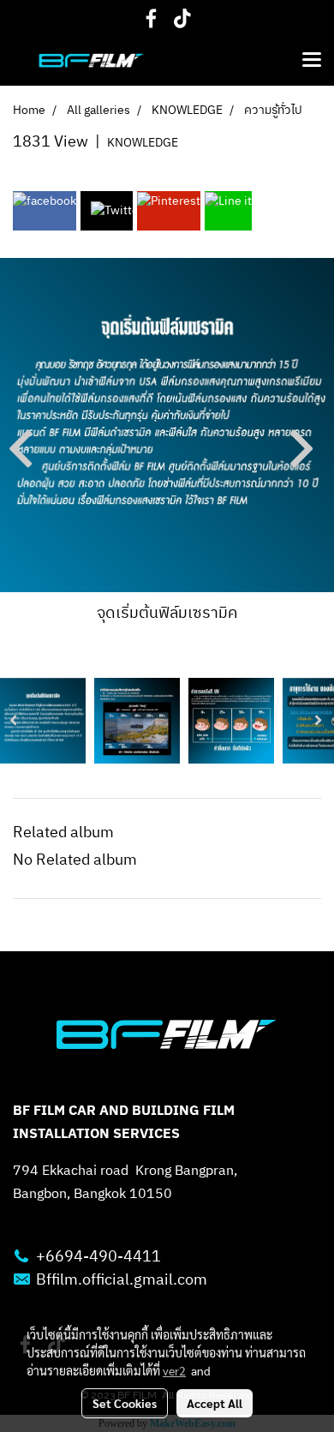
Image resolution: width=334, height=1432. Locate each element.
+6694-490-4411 (98, 1257)
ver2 (174, 1370)
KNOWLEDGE (142, 143)
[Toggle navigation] (312, 61)
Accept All (214, 1403)
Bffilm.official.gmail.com (121, 1280)
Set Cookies (124, 1403)
